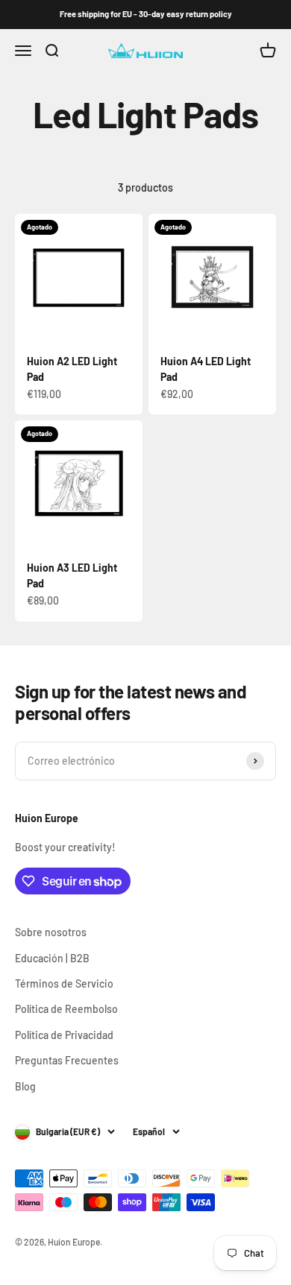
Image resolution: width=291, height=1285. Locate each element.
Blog (25, 1086)
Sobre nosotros (51, 932)
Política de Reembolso (66, 1009)
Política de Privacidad (64, 1035)
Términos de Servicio (64, 983)
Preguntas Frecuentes (67, 1060)
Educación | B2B (52, 958)
